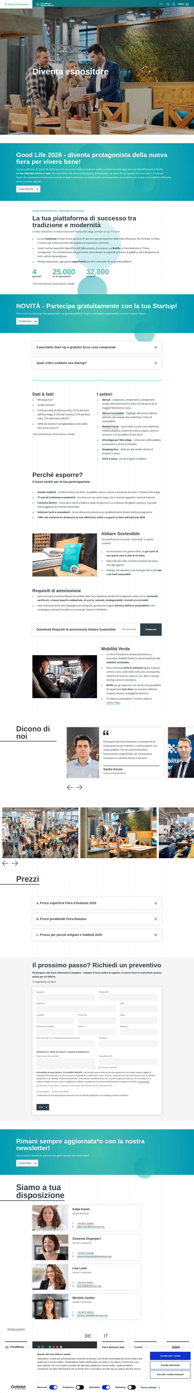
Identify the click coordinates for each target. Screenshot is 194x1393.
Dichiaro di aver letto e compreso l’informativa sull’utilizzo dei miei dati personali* (75, 1086)
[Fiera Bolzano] (45, 4)
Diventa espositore (16, 1329)
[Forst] (176, 1348)
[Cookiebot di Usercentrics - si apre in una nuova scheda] (18, 1387)
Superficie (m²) (105, 1056)
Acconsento (44, 1092)
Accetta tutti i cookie (170, 1356)
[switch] (80, 1387)
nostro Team (113, 702)
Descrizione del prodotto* (47, 1056)
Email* (81, 1026)
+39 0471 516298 (85, 1253)
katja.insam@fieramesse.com (91, 1227)
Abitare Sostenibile (113, 413)
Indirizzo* (40, 1003)
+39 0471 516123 (85, 1312)
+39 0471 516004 (85, 1223)
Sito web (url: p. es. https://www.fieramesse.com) (58, 1038)
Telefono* (124, 1026)
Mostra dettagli (148, 1387)
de (88, 1336)
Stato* (122, 1015)
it (106, 1336)
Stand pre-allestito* (109, 1067)
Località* (40, 1015)
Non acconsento (61, 1092)
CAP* (122, 1003)
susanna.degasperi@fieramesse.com (94, 1256)
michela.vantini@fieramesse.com (92, 1315)
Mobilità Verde (110, 426)
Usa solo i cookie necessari (170, 1374)
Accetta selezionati (170, 1365)
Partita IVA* (104, 992)
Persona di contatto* (45, 1026)
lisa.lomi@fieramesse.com (89, 1286)
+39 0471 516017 (85, 1283)
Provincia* (82, 1015)
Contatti (138, 1347)
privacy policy (143, 1081)
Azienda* (40, 992)
